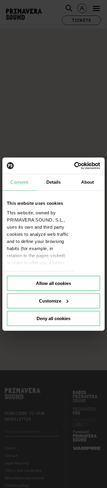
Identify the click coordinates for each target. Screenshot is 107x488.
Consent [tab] (19, 182)
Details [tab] (53, 182)
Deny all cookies (53, 318)
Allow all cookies (53, 283)
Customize (50, 300)
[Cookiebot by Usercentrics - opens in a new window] (75, 165)
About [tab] (87, 182)
